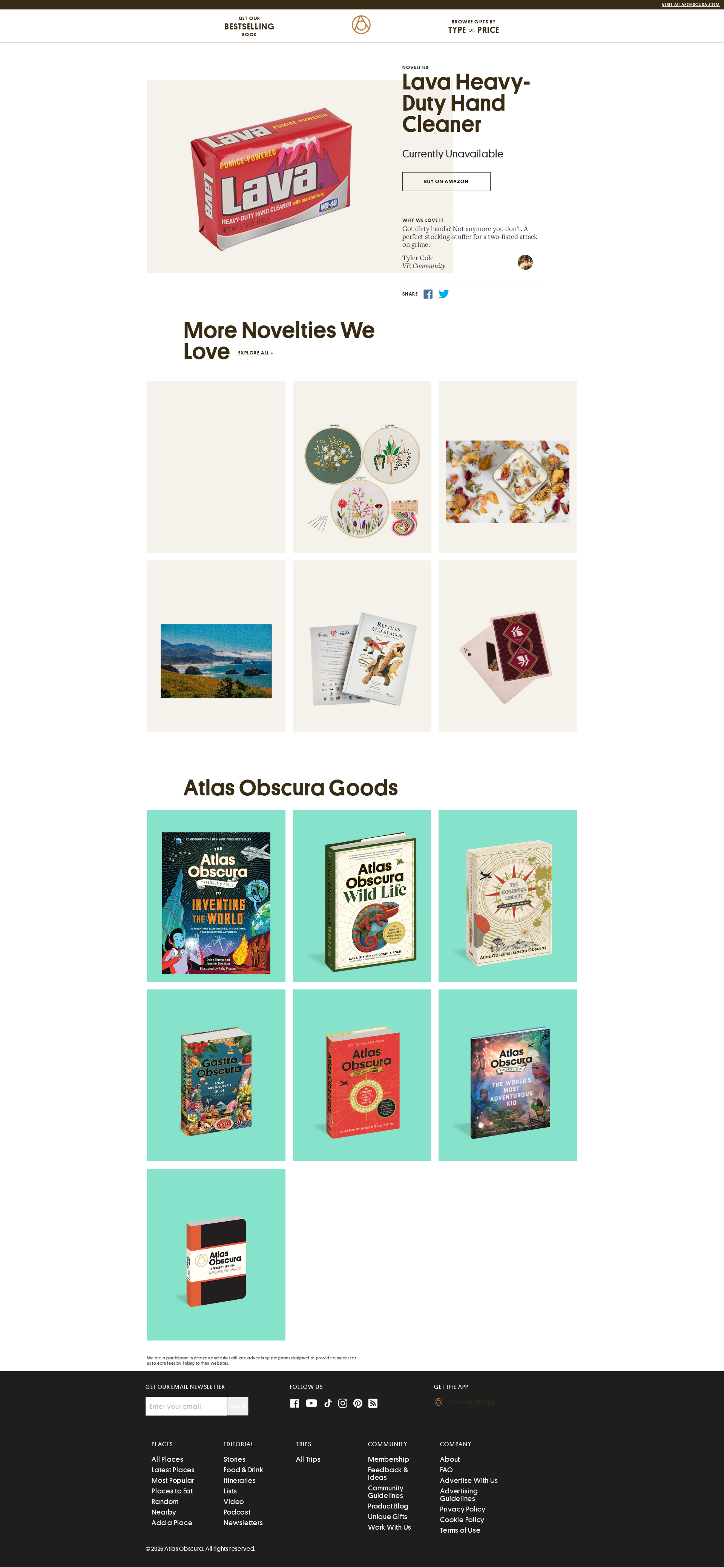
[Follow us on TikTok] (328, 1405)
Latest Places (173, 1469)
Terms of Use (460, 1530)
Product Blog (388, 1506)
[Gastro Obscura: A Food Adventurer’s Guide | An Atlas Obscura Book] (216, 1082)
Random (165, 1501)
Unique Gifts (388, 1516)
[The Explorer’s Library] (507, 903)
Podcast (237, 1512)
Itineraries (240, 1480)
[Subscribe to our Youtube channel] (311, 1404)
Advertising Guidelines (459, 1494)
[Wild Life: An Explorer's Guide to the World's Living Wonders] (362, 903)
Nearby (164, 1512)
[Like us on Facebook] (294, 1404)
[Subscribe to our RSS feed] (372, 1404)
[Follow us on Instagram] (342, 1404)
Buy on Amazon (446, 181)
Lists (230, 1491)
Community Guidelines (386, 1491)
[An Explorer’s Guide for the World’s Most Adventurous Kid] (508, 1082)
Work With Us (389, 1527)
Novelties (415, 67)
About (450, 1459)
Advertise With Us (469, 1480)
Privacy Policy (463, 1509)
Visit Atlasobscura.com (691, 5)
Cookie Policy (462, 1519)
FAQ (446, 1469)
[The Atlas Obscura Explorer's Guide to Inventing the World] (216, 903)
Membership (389, 1459)
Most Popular (173, 1480)
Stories (234, 1459)
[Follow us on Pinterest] (357, 1404)
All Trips (308, 1459)
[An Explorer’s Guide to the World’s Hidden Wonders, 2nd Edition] (362, 1082)
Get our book (249, 26)
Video (234, 1501)
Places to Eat (172, 1491)
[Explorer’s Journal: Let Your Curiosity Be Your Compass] (216, 1261)
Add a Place (172, 1522)
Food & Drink (243, 1469)
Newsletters (243, 1522)
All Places (168, 1459)
